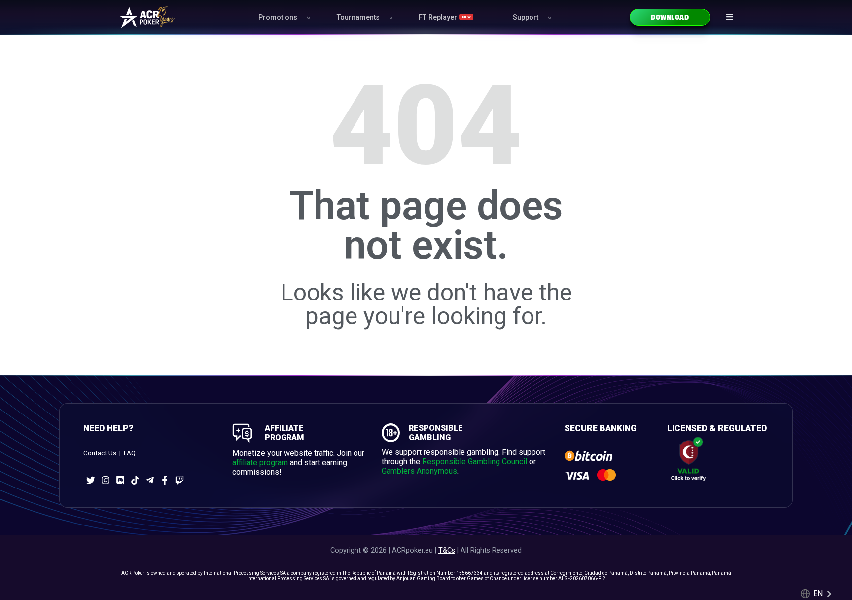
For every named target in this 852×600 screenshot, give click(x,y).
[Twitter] (90, 480)
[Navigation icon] (730, 17)
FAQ (130, 453)
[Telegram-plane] (149, 480)
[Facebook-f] (164, 480)
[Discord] (120, 480)
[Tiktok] (135, 480)
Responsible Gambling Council (474, 461)
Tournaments (358, 17)
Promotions (277, 17)
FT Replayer (444, 17)
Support (525, 17)
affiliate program (260, 462)
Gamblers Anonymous (419, 471)
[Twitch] (179, 480)
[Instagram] (105, 480)
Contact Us (99, 453)
